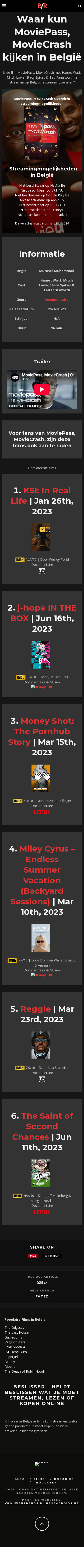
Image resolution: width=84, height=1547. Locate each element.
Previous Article (42, 1276)
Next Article (42, 1290)
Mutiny (10, 1361)
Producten (45, 1482)
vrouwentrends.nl (25, 1503)
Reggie (35, 1009)
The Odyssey (14, 1327)
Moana (10, 1366)
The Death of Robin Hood (24, 1371)
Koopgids (64, 1479)
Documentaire (57, 299)
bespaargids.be (62, 1503)
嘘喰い (42, 1283)
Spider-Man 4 (15, 1347)
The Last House (17, 1332)
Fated (42, 1296)
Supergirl (11, 1357)
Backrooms (13, 1337)
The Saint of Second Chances (42, 1126)
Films (39, 1479)
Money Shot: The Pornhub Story (41, 731)
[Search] (80, 6)
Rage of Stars (15, 1342)
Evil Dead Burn (16, 1352)
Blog (20, 1479)
